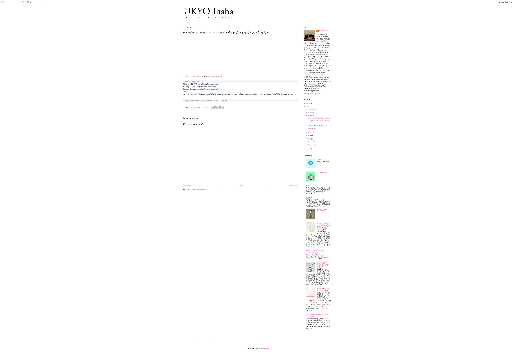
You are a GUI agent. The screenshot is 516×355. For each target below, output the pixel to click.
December (311, 109)
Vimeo (220, 76)
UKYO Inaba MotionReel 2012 (318, 125)
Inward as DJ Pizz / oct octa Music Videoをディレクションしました (319, 120)
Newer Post (187, 186)
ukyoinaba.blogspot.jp (209, 84)
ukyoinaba (211, 76)
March (310, 142)
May (309, 139)
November (311, 112)
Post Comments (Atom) (199, 189)
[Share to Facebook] (220, 107)
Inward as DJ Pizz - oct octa (193, 76)
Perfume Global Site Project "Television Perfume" (315, 252)
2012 (308, 106)
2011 (308, 149)
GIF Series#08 (321, 172)
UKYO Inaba (195, 107)
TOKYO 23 (320, 159)
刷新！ (308, 186)
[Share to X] (217, 107)
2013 (308, 103)
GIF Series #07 (322, 210)
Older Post (293, 186)
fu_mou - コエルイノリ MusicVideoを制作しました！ (324, 225)
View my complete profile (312, 94)
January (311, 145)
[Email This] (212, 107)
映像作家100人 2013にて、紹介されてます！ (323, 265)
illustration (311, 128)
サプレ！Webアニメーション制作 (323, 290)
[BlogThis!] (215, 107)
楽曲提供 (309, 198)
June (309, 135)
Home (241, 186)
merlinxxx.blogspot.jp (209, 89)
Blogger (266, 348)
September (311, 115)
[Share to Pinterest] (223, 107)
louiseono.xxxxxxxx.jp (208, 87)
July (309, 132)
